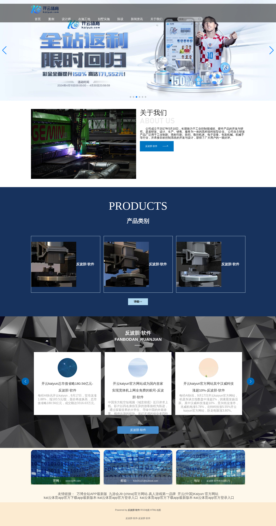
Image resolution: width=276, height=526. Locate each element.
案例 (51, 19)
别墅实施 (104, 19)
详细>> (138, 301)
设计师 (66, 19)
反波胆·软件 (85, 264)
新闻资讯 (137, 19)
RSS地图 (145, 510)
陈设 (120, 19)
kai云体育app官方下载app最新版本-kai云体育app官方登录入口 (91, 498)
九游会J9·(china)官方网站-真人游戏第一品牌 (142, 494)
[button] (271, 50)
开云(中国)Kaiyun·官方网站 (198, 494)
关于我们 (156, 19)
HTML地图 (155, 510)
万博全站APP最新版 (92, 494)
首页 (38, 19)
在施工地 (84, 19)
